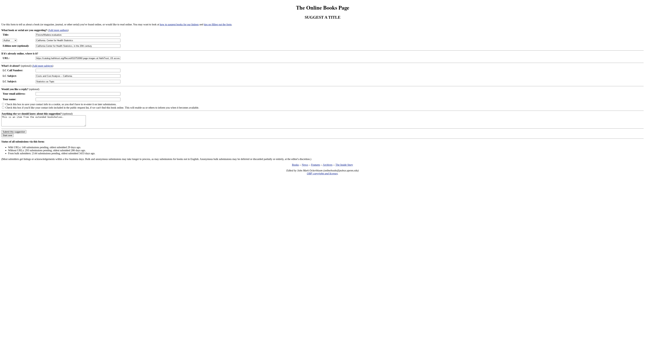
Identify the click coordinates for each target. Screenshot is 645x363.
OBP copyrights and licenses (322, 173)
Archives (327, 164)
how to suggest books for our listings (179, 24)
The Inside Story (344, 164)
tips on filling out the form (217, 24)
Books (295, 164)
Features (315, 164)
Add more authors (58, 30)
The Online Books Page (322, 7)
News (305, 164)
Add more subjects (42, 65)
